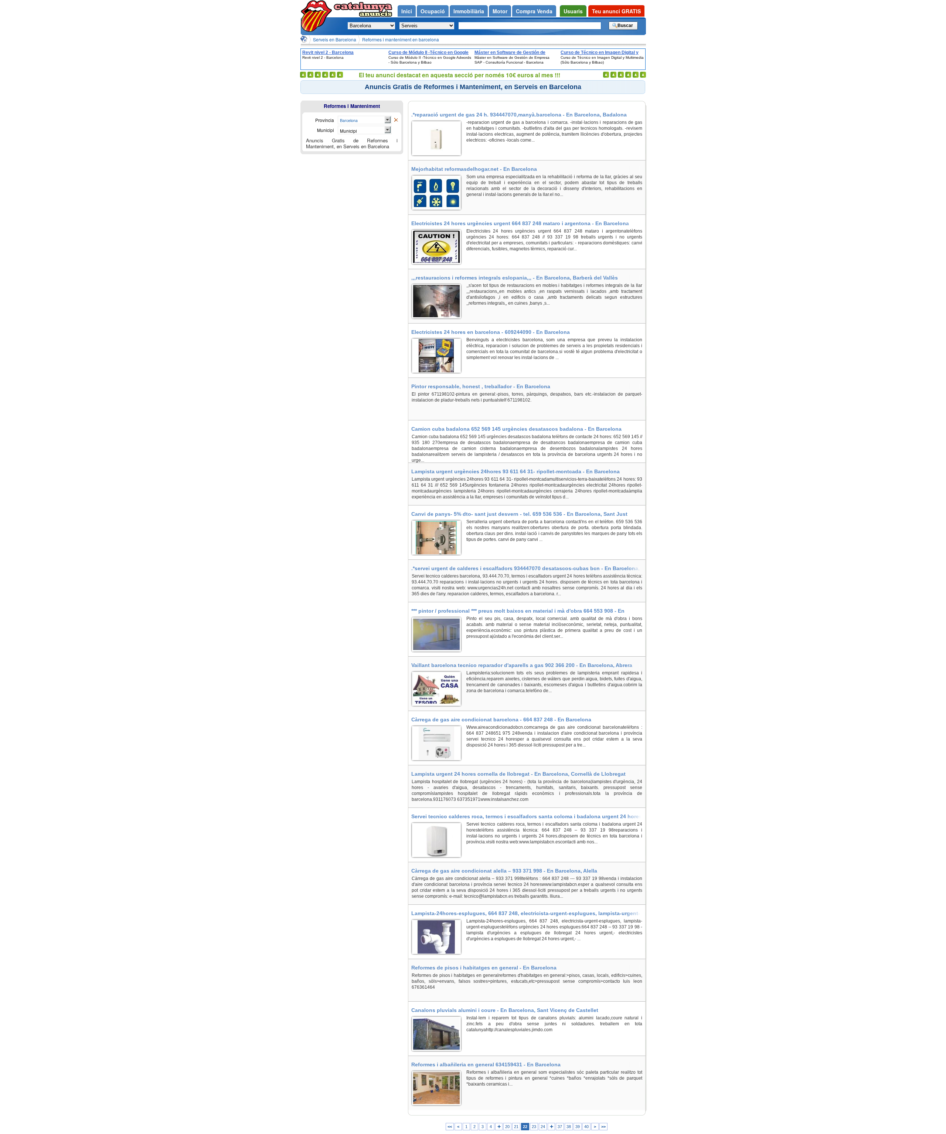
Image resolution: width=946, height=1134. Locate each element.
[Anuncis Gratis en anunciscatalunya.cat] (303, 39)
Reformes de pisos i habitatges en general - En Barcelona (484, 968)
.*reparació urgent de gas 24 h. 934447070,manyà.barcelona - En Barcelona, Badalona (519, 115)
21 (516, 1126)
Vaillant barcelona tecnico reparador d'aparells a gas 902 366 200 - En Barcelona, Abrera (521, 665)
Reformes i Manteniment (352, 105)
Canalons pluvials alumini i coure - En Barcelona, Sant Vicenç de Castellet (504, 1010)
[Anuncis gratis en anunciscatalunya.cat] (317, 16)
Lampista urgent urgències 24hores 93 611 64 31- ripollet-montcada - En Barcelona (515, 471)
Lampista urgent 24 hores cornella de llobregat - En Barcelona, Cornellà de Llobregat (518, 774)
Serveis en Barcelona (334, 39)
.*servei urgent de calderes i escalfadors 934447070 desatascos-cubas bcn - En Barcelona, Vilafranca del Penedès (525, 568)
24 (543, 1126)
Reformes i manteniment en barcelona (400, 39)
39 (577, 1126)
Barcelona (349, 120)
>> (603, 1126)
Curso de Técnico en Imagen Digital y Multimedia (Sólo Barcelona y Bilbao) (600, 52)
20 (507, 1126)
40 (586, 1126)
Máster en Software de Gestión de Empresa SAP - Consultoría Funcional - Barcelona (515, 52)
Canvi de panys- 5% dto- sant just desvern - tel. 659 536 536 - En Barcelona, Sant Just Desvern (519, 514)
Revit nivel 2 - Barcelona (328, 52)
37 (560, 1126)
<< (450, 1126)
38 (568, 1126)
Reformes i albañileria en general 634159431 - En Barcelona (486, 1064)
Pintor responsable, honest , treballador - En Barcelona (480, 386)
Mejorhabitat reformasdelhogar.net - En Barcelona (474, 169)
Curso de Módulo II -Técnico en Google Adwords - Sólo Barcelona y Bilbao (428, 52)
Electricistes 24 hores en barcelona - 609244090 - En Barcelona (490, 332)
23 (534, 1126)
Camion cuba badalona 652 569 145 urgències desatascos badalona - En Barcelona (516, 429)
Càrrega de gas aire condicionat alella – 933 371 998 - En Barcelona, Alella (504, 871)
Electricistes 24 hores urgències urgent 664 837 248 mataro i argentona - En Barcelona (520, 223)
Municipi (348, 131)
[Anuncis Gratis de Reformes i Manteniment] (396, 120)
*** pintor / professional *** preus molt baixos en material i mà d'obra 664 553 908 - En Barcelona (518, 611)
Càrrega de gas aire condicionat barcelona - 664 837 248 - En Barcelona (501, 719)
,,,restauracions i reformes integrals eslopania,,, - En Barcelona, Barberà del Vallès (514, 278)
